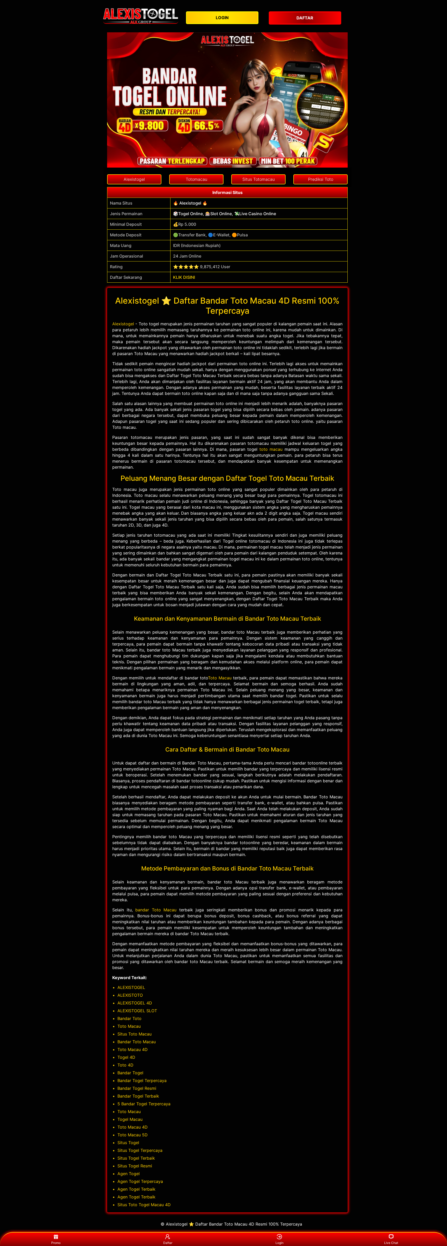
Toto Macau (220, 677)
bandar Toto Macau (155, 909)
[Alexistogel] (140, 15)
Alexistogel (123, 323)
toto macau (271, 449)
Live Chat (391, 1243)
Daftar (167, 1243)
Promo (56, 1243)
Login (279, 1243)
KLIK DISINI (184, 277)
